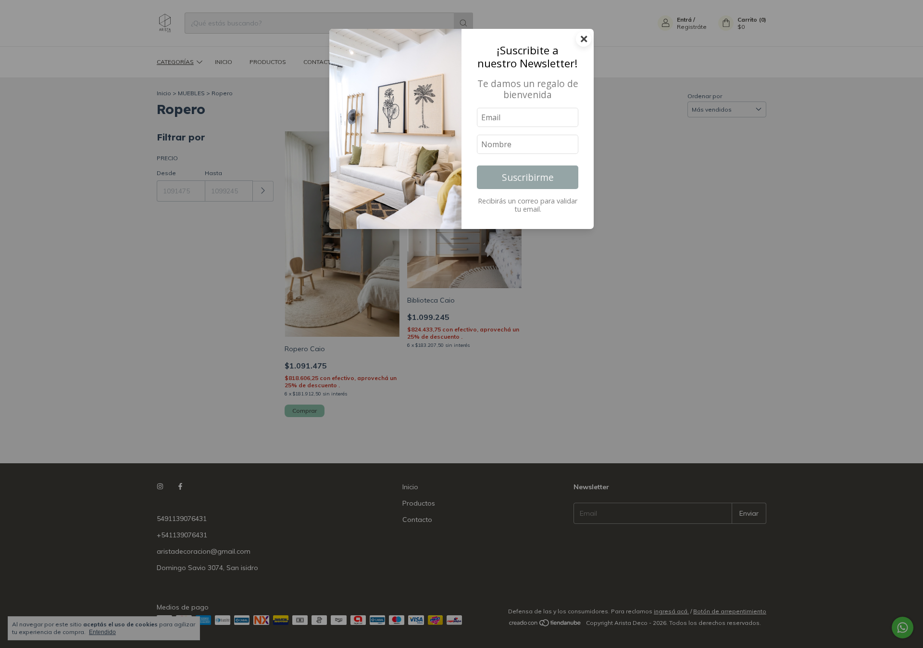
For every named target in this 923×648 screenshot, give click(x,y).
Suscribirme (528, 177)
